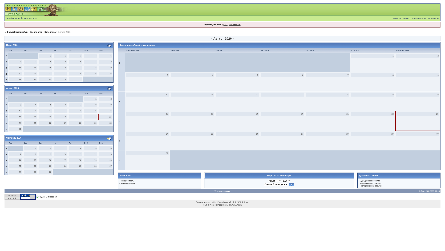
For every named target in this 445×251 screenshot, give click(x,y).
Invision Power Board (219, 202)
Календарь (433, 18)
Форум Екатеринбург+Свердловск (24, 32)
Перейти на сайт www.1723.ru (21, 18)
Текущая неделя (127, 183)
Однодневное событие (370, 181)
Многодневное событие (370, 183)
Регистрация (234, 25)
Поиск (406, 18)
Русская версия (203, 202)
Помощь (397, 18)
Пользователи (419, 18)
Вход (225, 25)
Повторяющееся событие (371, 186)
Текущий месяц (127, 181)
